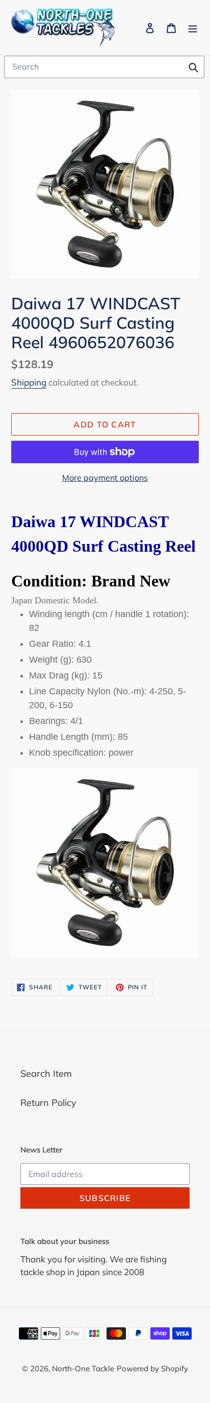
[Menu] (192, 27)
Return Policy (48, 1102)
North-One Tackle (83, 1368)
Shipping (28, 382)
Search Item (46, 1073)
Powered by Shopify (152, 1368)
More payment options (105, 477)
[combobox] (104, 67)
